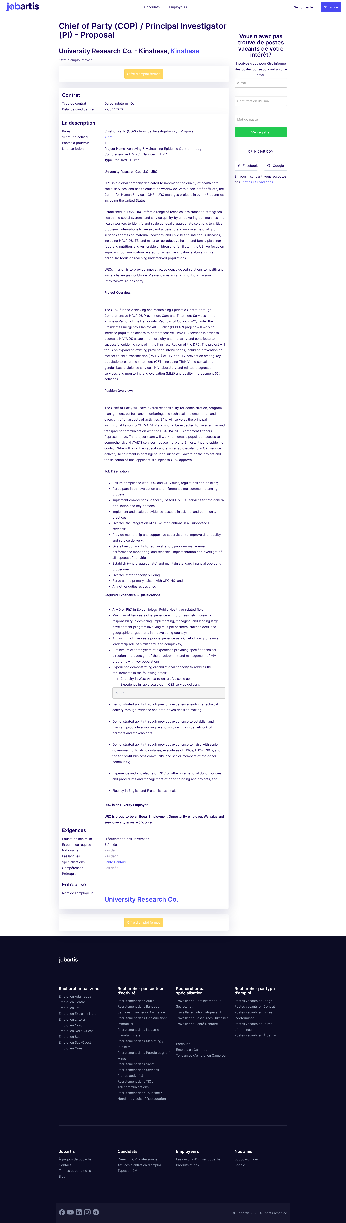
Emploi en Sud (70, 1037)
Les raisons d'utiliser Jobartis (198, 1159)
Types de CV (127, 1171)
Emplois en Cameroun (192, 1050)
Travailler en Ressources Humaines (202, 1018)
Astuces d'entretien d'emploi (139, 1165)
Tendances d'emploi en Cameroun (201, 1055)
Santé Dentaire (115, 862)
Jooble (240, 1165)
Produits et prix (187, 1165)
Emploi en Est (69, 1008)
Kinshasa (185, 51)
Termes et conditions (257, 182)
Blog (62, 1176)
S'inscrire (331, 7)
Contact (65, 1165)
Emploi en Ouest (71, 1048)
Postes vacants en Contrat (255, 1006)
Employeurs (178, 7)
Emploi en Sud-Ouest (75, 1042)
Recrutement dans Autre (136, 1001)
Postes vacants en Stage (253, 1001)
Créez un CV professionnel (138, 1159)
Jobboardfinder (246, 1159)
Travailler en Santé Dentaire (197, 1024)
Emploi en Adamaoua (75, 996)
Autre (108, 137)
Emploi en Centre (72, 1002)
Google (278, 166)
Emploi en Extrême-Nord (78, 1014)
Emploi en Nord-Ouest (76, 1031)
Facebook (250, 166)
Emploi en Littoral (72, 1019)
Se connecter (304, 7)
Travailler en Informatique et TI (199, 1012)
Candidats (152, 7)
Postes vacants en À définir (255, 1035)
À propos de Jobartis (75, 1159)
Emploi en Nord (70, 1025)
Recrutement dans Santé (136, 1064)
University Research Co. (141, 899)
